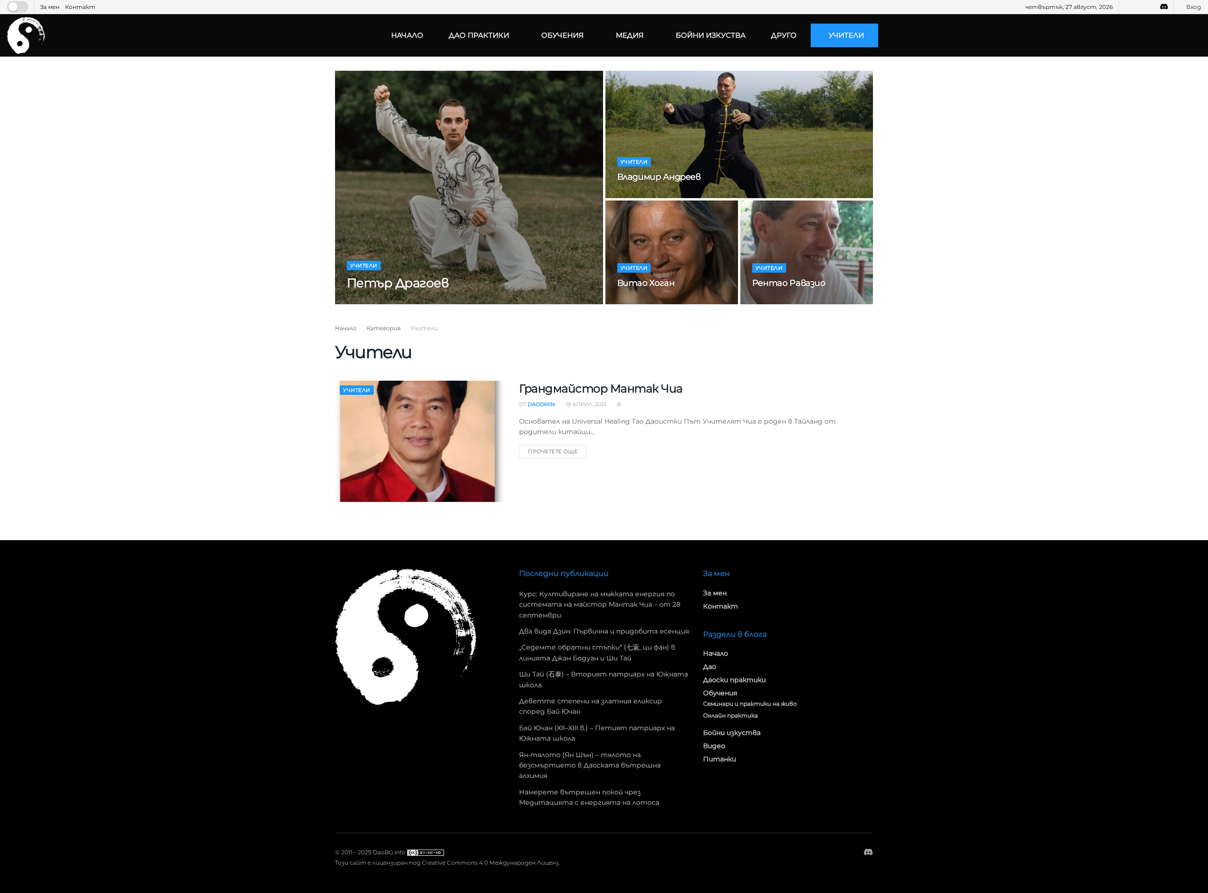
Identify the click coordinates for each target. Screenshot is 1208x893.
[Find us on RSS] (1150, 7)
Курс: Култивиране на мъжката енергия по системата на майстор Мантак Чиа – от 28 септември (599, 604)
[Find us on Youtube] (1138, 7)
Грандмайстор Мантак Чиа (601, 388)
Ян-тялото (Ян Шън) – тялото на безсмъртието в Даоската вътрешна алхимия (590, 765)
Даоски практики (734, 680)
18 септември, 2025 (784, 301)
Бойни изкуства (711, 35)
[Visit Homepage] (26, 35)
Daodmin (369, 301)
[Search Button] (1197, 35)
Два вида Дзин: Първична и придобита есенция (604, 631)
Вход (1193, 6)
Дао (709, 666)
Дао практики (479, 35)
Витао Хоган (646, 283)
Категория (384, 328)
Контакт (80, 6)
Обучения (562, 35)
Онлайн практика (730, 715)
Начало (407, 35)
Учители (846, 35)
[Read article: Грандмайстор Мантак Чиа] (420, 441)
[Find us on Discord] (1164, 7)
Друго (784, 35)
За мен (49, 6)
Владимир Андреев (659, 177)
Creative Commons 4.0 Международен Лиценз (490, 862)
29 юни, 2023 (410, 301)
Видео (714, 746)
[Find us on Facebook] (1127, 7)
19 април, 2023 (642, 301)
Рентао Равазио (788, 283)
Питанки (719, 759)
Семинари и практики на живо (750, 703)
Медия (630, 35)
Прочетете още (557, 449)
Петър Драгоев (398, 283)
